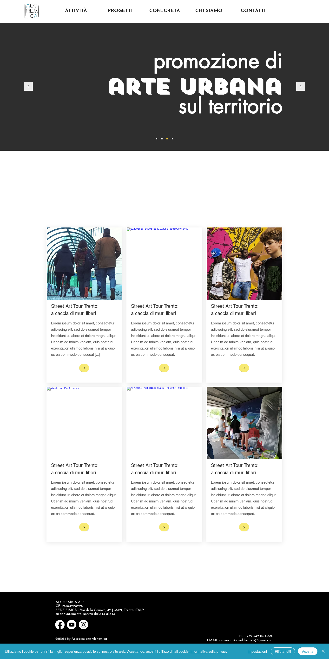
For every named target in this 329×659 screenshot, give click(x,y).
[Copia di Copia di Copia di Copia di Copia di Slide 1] (172, 138)
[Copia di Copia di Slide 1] (156, 138)
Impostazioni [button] (257, 651)
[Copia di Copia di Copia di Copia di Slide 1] (167, 138)
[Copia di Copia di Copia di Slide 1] (162, 138)
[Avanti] (300, 86)
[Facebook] (60, 624)
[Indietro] (28, 86)
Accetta (307, 651)
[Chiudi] (323, 651)
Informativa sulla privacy (209, 651)
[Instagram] (83, 624)
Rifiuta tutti (283, 651)
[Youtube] (71, 624)
